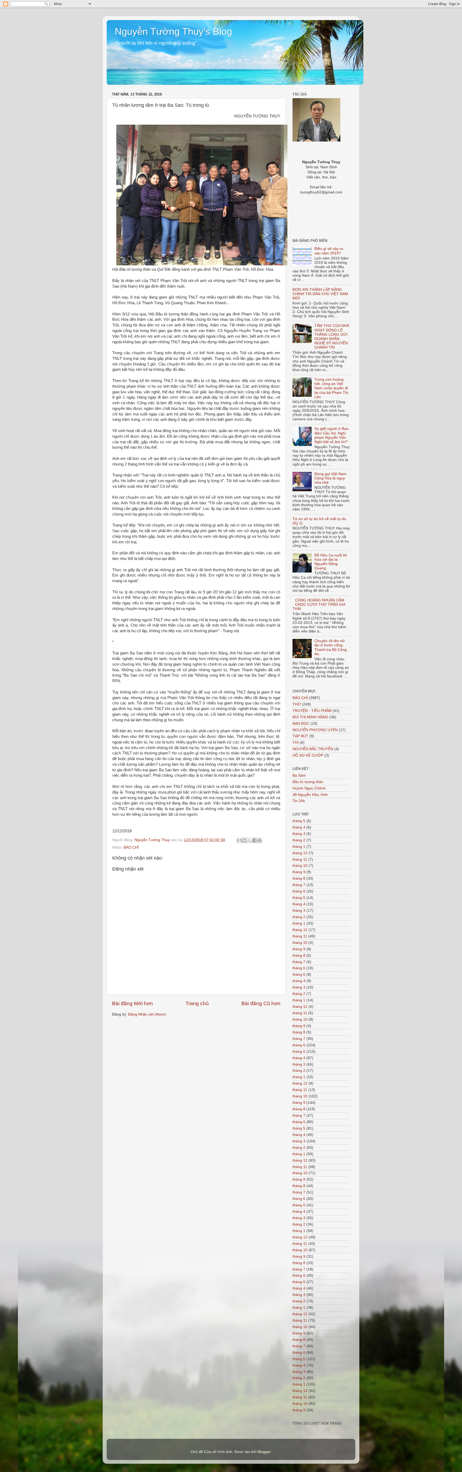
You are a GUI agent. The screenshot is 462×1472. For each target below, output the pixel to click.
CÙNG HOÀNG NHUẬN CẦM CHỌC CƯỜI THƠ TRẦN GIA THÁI (318, 604)
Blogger (264, 1452)
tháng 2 (298, 840)
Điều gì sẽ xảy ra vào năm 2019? (328, 251)
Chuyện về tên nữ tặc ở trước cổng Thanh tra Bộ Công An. (330, 647)
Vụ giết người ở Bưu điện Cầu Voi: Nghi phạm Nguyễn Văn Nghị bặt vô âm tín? (331, 435)
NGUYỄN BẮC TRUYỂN (312, 749)
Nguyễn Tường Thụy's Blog (173, 31)
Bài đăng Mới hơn (132, 1003)
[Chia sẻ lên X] (249, 840)
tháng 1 (298, 847)
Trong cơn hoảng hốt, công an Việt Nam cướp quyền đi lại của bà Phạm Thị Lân (331, 388)
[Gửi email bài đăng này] (239, 840)
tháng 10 (299, 866)
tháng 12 (299, 853)
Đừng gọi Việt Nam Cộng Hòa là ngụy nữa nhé (330, 478)
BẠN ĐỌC (300, 724)
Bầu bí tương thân (307, 782)
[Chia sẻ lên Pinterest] (259, 840)
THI (295, 743)
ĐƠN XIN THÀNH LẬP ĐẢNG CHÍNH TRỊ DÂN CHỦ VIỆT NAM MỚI (320, 294)
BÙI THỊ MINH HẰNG (310, 717)
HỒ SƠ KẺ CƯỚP (307, 755)
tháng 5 (298, 821)
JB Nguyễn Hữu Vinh (310, 795)
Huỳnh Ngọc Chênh (309, 788)
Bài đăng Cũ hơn (260, 1003)
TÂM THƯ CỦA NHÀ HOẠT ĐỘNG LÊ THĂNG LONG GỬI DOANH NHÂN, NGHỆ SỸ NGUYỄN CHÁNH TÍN (331, 336)
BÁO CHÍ (131, 847)
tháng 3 (298, 834)
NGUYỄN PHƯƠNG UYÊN (315, 730)
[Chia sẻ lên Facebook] (254, 840)
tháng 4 (298, 827)
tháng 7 (298, 885)
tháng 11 (299, 859)
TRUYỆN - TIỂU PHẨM (312, 711)
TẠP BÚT (300, 736)
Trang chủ (197, 1003)
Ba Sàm (299, 775)
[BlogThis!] (244, 840)
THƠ (296, 704)
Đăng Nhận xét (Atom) (147, 1014)
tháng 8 (298, 878)
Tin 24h (298, 801)
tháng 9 (298, 872)
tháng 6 (298, 891)
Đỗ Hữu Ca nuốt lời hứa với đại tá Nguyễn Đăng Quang (330, 561)
